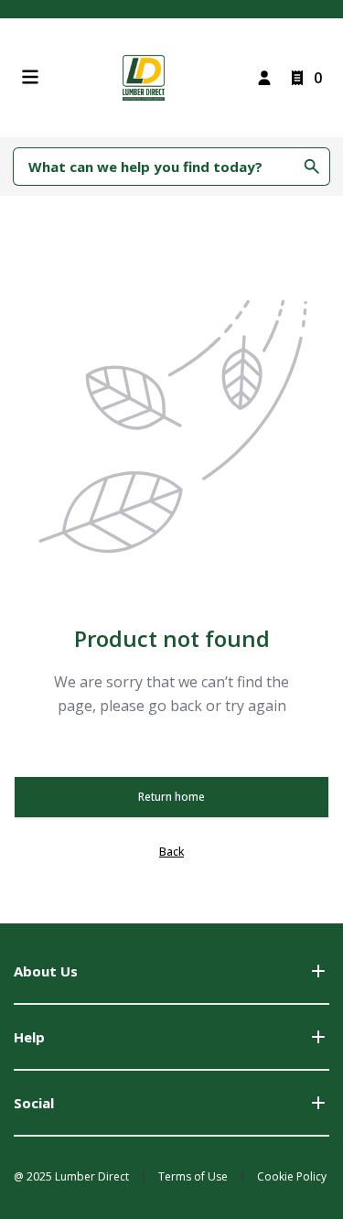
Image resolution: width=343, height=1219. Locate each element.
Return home (171, 796)
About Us (46, 971)
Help (29, 1037)
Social (34, 1103)
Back (171, 851)
